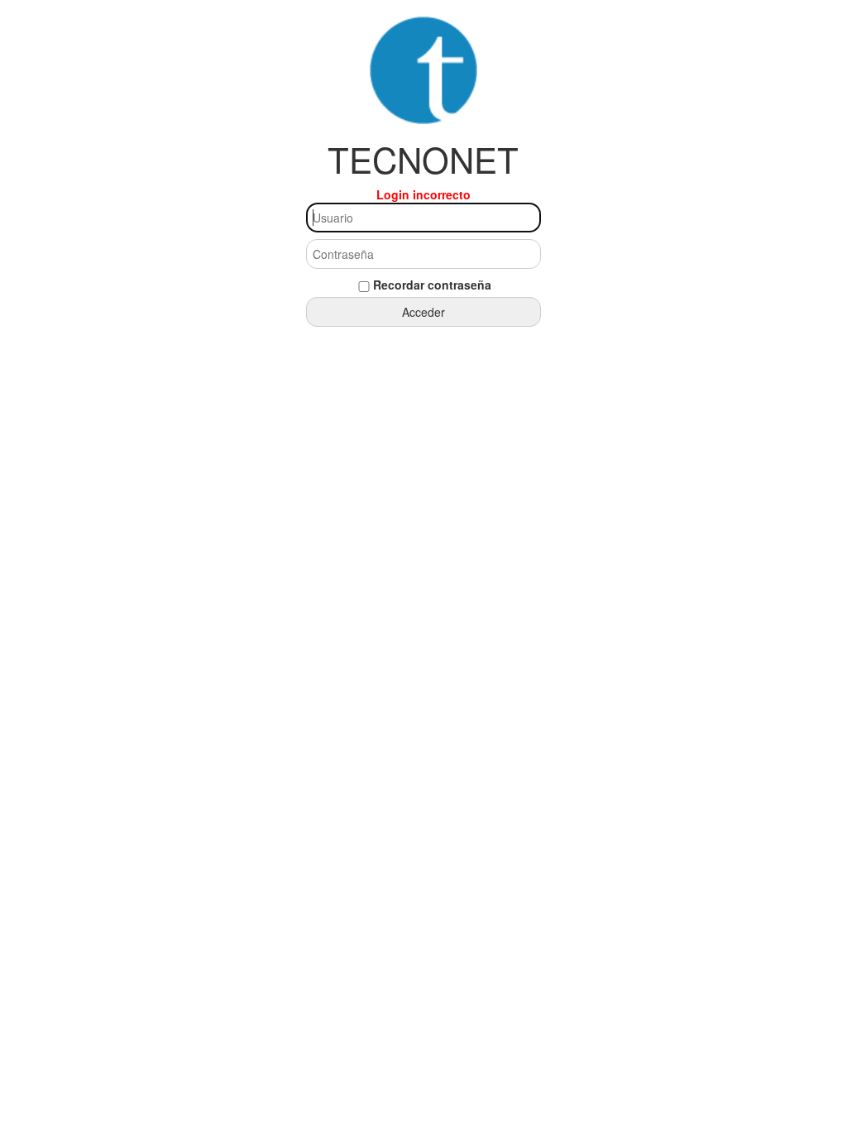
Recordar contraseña (432, 284)
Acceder (423, 312)
